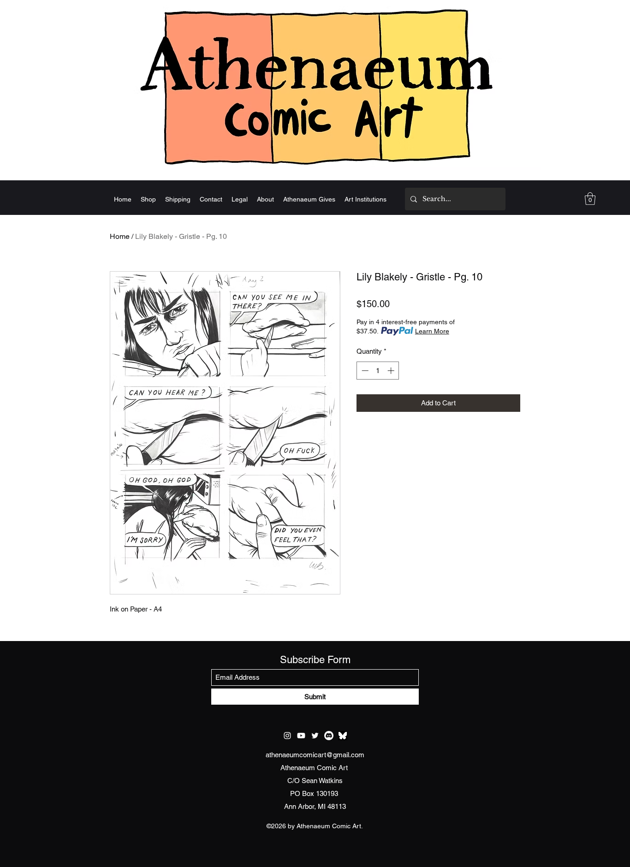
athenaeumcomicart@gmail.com (315, 755)
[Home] (315, 86)
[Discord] (328, 735)
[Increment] (392, 370)
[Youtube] (301, 735)
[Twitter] (315, 735)
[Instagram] (287, 735)
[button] (590, 198)
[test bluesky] (342, 735)
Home (120, 236)
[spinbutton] (378, 370)
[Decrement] (364, 370)
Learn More (432, 331)
